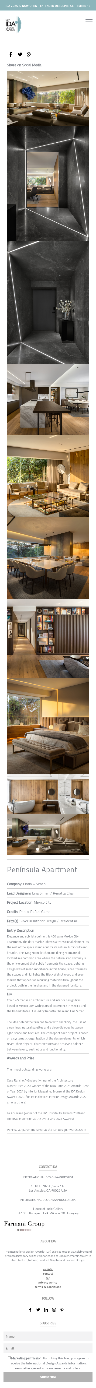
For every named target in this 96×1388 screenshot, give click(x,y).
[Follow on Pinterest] (64, 1310)
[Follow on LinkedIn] (48, 1310)
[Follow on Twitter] (40, 1310)
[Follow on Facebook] (32, 1310)
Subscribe (48, 1377)
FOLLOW (48, 1298)
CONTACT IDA (48, 1166)
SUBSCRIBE (48, 1323)
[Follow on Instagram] (56, 1310)
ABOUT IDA (48, 1241)
